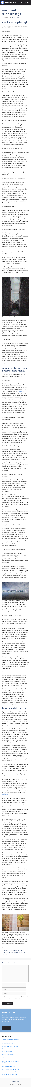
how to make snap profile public (13, 950)
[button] (21, 2)
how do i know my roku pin (10, 1074)
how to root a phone (8, 1054)
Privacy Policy (15, 1081)
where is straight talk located (10, 1039)
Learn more (7, 1027)
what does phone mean (9, 1058)
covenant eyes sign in (8, 1043)
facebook (21, 391)
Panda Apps (10, 2)
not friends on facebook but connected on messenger (10, 1070)
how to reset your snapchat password (10, 1047)
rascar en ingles (7, 1051)
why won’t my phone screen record (10, 1062)
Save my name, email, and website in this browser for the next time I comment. (16, 998)
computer (5, 794)
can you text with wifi (8, 1066)
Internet (6, 948)
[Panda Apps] (2, 2)
